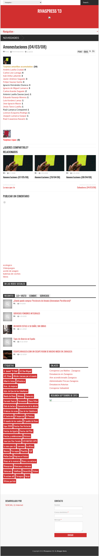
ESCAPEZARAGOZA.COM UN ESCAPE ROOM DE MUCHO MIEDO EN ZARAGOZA (42, 351)
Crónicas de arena (11, 411)
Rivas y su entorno (29, 461)
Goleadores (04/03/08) (86, 187)
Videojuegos (9, 268)
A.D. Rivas (7, 376)
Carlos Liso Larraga (12, 73)
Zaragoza (19, 476)
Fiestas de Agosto (11, 431)
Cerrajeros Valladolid (59, 388)
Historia (27, 436)
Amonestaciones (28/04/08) (47, 177)
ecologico (7, 265)
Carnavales (22, 401)
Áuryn (27, 476)
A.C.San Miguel (25, 371)
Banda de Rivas (10, 396)
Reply (7, 52)
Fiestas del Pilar (26, 431)
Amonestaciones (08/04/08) (79, 177)
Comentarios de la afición (28, 406)
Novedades (11, 37)
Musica (6, 451)
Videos (35, 471)
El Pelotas (30, 416)
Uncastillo (27, 471)
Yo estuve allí (9, 476)
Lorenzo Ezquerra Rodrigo (15, 113)
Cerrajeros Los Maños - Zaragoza (65, 371)
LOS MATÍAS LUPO (30, 441)
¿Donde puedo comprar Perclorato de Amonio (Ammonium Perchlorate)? (42, 300)
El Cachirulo (8, 416)
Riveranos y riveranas (22, 466)
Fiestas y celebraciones (13, 436)
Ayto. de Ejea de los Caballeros (16, 391)
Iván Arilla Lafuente (12, 76)
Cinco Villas (33, 401)
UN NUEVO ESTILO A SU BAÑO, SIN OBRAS (29, 326)
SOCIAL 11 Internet (14, 505)
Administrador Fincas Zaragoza (64, 381)
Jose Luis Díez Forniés (12, 441)
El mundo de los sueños (13, 421)
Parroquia (15, 451)
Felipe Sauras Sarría (12, 82)
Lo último (30, 446)
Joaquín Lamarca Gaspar (14, 116)
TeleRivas (17, 471)
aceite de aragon (10, 271)
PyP (30, 451)
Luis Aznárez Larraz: (12, 100)
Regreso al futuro (21, 456)
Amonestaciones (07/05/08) (15, 177)
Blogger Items (62, 551)
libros (5, 277)
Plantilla (24, 451)
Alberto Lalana (9, 381)
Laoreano (20, 446)
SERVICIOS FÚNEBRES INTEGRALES (26, 313)
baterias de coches (11, 274)
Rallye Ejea (8, 456)
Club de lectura (10, 406)
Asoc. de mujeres (10, 386)
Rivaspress (8, 466)
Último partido (9, 481)
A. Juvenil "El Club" (11, 371)
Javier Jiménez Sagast (13, 79)
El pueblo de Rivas (31, 421)
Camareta (29, 396)
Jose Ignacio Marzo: (12, 104)
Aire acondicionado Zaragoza (63, 378)
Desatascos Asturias (59, 384)
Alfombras (21, 381)
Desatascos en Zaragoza (61, 374)
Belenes (21, 396)
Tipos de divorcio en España (24, 338)
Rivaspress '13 (49, 11)
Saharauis (8, 471)
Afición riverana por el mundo (24, 376)
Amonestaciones (18, 52)
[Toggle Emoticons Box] (4, 202)
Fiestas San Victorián (22, 426)
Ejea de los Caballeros (28, 411)
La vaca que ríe (9, 187)
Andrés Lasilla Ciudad (13, 70)
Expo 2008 (8, 426)
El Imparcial (19, 416)
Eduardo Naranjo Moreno (14, 97)
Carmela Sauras (10, 401)
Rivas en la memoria (12, 461)
